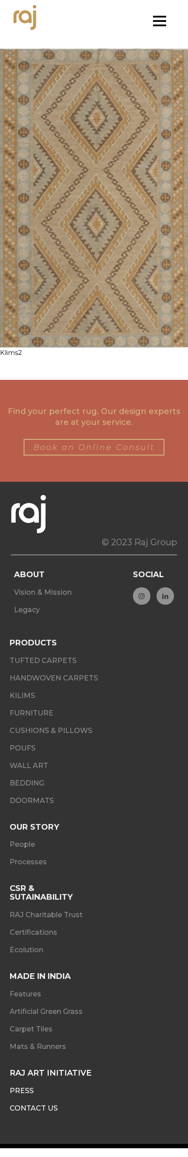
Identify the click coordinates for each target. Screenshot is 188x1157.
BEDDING (27, 783)
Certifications (33, 932)
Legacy (27, 610)
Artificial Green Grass (46, 1011)
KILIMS (22, 695)
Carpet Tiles (31, 1029)
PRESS (22, 1091)
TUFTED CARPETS (43, 660)
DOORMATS (32, 800)
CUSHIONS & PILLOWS (51, 730)
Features (25, 994)
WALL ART (29, 765)
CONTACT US (34, 1108)
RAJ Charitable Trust (46, 915)
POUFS (22, 748)
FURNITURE (31, 713)
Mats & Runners (38, 1046)
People (22, 844)
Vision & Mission (43, 592)
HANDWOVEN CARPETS (54, 678)
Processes (28, 862)
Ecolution (26, 950)
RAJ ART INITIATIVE (50, 1073)
